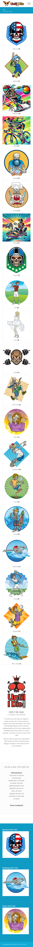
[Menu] (28, 3)
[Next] (26, 774)
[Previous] (6, 774)
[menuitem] (28, 3)
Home (3, 10)
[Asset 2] (13, 3)
